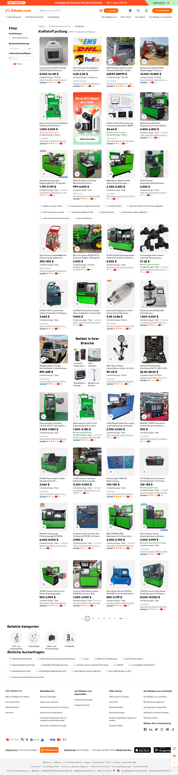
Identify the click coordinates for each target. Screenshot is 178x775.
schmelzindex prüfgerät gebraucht (52, 671)
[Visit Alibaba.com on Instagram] (162, 729)
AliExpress (47, 762)
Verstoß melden (116, 726)
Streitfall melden (116, 707)
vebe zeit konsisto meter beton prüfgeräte (146, 206)
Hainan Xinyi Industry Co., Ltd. (119, 83)
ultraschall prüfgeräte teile (82, 212)
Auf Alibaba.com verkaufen (155, 697)
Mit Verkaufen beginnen (154, 702)
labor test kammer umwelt (53, 212)
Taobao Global (98, 762)
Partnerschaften (151, 718)
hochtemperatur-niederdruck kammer (85, 206)
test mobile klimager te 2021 (120, 671)
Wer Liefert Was (129, 762)
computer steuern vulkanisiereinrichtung (92, 665)
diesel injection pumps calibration (87, 671)
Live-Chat (113, 702)
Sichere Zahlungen (48, 697)
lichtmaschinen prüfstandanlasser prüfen (28, 677)
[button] (101, 10)
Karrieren (9, 712)
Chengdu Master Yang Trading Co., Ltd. (53, 381)
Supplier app (70, 750)
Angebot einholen (82, 705)
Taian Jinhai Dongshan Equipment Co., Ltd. (154, 192)
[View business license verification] (114, 770)
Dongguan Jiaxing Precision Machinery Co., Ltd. (121, 326)
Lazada (87, 762)
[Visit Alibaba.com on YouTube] (167, 729)
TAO (108, 762)
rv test (86, 659)
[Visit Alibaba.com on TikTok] (173, 729)
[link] (174, 748)
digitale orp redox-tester (52, 206)
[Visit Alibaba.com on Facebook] (145, 729)
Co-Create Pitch (13, 702)
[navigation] (21, 322)
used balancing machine (21, 671)
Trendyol (116, 762)
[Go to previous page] (81, 618)
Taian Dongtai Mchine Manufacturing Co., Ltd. (53, 271)
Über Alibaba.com (14, 691)
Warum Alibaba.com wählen (17, 697)
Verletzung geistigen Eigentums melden (123, 719)
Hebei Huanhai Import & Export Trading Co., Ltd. (53, 80)
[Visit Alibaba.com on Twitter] (156, 729)
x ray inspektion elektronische (143, 665)
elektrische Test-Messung (107, 659)
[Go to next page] (126, 618)
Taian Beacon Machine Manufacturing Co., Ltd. (53, 141)
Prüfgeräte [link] (79, 26)
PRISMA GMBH (79, 267)
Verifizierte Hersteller (84, 700)
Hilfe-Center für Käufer (119, 697)
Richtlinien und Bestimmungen (53, 726)
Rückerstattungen (117, 712)
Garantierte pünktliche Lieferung (54, 707)
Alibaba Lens (11, 750)
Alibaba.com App (123, 750)
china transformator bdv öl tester (56, 218)
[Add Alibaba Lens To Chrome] (49, 750)
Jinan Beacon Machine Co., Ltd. (53, 192)
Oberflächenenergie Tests (22, 659)
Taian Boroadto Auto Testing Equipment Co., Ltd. (121, 141)
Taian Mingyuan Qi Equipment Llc (121, 196)
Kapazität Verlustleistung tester (55, 665)
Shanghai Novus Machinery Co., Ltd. (154, 80)
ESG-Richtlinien (12, 707)
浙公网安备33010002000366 (134, 771)
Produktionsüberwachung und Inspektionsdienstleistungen (53, 719)
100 (120, 618)
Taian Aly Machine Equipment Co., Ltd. (154, 269)
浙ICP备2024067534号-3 (160, 771)
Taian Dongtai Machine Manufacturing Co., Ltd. (121, 381)
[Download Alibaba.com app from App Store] (142, 750)
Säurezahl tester (107, 212)
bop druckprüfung (84, 218)
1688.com (58, 762)
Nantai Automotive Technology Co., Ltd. (121, 267)
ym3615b (119, 665)
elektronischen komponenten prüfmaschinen (57, 659)
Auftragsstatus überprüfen (155, 707)
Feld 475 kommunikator (134, 659)
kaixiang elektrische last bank (23, 665)
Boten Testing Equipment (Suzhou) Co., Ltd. (87, 322)
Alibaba (41, 26)
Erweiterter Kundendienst (51, 712)
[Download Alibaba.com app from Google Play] (163, 750)
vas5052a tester (114, 206)
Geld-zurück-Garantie (49, 702)
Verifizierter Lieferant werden (156, 712)
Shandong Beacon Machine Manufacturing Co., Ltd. (87, 196)
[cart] (139, 11)
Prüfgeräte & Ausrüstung (60, 26)
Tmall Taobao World (73, 762)
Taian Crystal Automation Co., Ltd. (53, 326)
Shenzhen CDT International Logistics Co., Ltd (87, 83)
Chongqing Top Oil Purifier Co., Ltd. (154, 322)
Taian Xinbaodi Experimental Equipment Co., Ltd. (154, 135)
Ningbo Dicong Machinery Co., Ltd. (154, 378)
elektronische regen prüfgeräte (134, 212)
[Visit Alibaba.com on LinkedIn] (150, 729)
